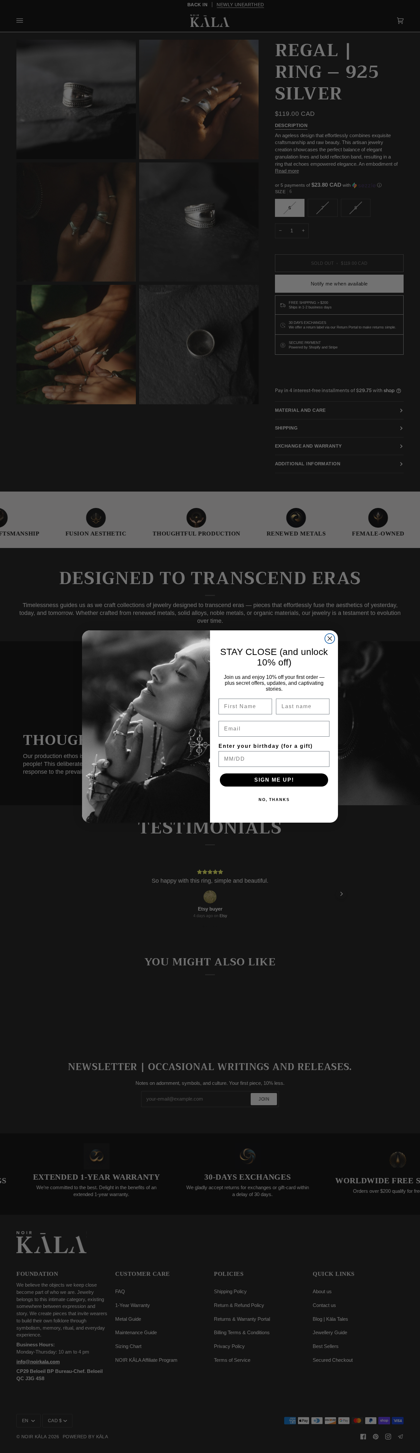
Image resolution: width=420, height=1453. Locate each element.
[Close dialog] (330, 638)
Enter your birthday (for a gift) (266, 746)
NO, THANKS (274, 799)
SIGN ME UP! (274, 780)
